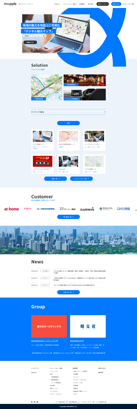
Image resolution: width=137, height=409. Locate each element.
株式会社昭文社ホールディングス (43, 341)
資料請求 (100, 372)
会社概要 (75, 374)
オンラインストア (127, 4)
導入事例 (90, 4)
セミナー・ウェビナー (56, 394)
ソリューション (54, 371)
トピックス (45, 278)
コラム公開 (45, 271)
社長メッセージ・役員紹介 (80, 371)
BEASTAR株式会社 (97, 353)
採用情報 (75, 385)
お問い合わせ (116, 4)
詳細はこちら (30, 42)
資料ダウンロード (103, 4)
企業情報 (75, 368)
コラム (75, 394)
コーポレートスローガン (79, 380)
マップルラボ (53, 391)
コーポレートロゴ (78, 382)
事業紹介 (75, 388)
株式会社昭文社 (76, 341)
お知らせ (33, 372)
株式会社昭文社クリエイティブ (41, 353)
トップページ (35, 368)
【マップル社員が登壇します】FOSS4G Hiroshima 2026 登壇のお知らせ (74, 285)
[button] (26, 53)
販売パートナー (54, 388)
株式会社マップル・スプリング (62, 353)
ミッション (76, 377)
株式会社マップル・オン (82, 353)
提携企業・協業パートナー (80, 391)
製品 (51, 374)
